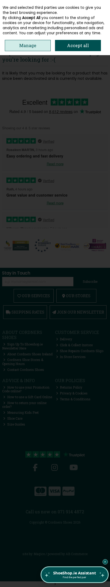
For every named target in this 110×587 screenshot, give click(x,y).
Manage (27, 45)
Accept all (78, 45)
